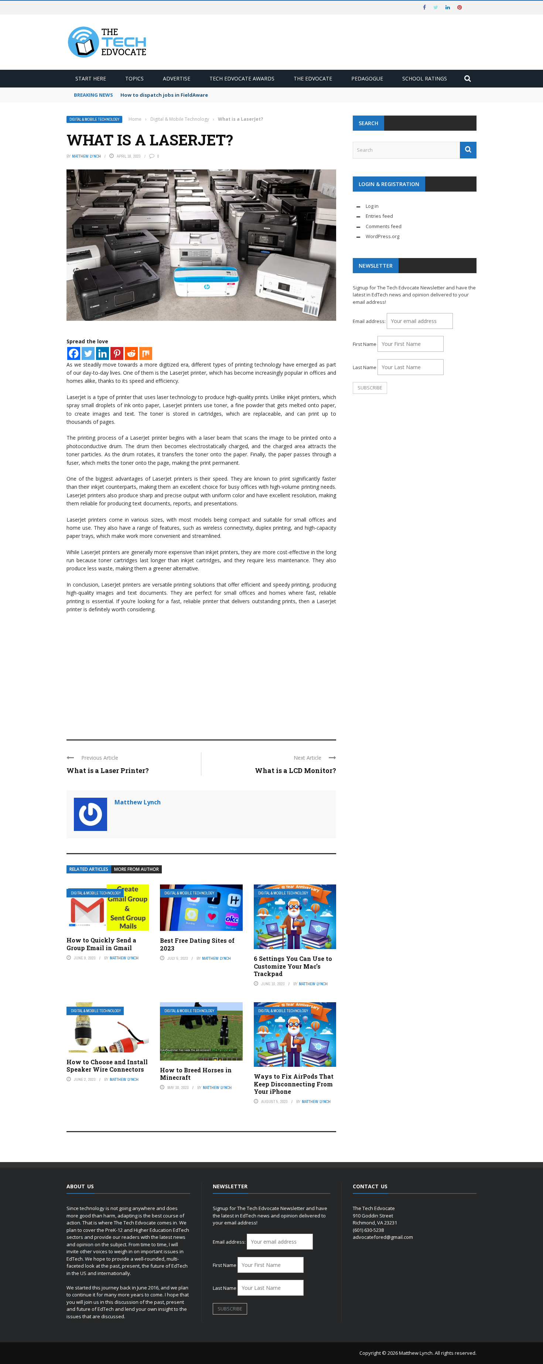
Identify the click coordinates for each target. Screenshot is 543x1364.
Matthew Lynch (86, 156)
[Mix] (145, 353)
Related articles (88, 869)
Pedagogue (367, 78)
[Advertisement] (201, 673)
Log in (372, 206)
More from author (136, 869)
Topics (134, 78)
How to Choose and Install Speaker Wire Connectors (107, 1065)
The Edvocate (313, 78)
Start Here (90, 78)
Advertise (176, 78)
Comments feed (384, 226)
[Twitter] (88, 353)
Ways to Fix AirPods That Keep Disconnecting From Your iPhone (294, 1084)
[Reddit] (131, 353)
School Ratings (424, 78)
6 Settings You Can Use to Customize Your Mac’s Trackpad (293, 966)
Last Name (364, 367)
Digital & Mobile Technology (94, 119)
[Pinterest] (116, 353)
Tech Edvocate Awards (241, 78)
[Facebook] (73, 353)
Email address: (370, 321)
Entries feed (379, 216)
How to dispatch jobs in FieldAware (164, 95)
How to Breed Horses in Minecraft (196, 1074)
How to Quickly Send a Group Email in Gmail (101, 944)
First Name (364, 344)
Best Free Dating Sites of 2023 (197, 944)
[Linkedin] (102, 353)
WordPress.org (382, 236)
